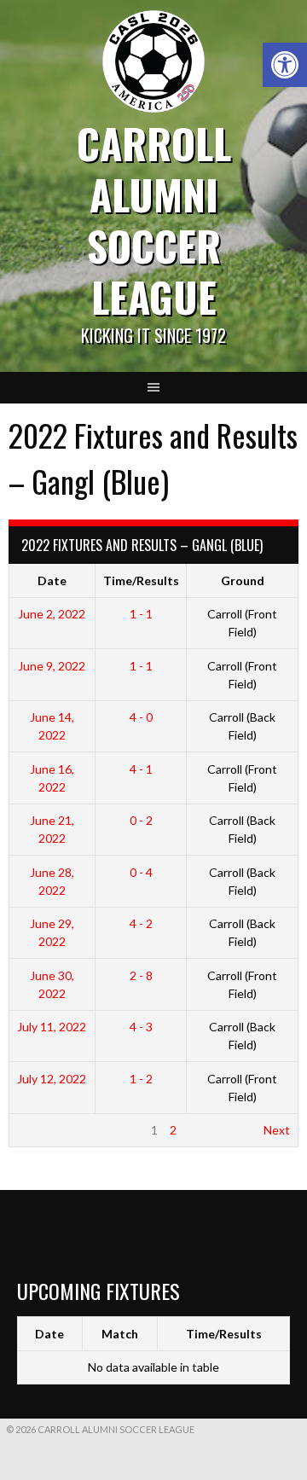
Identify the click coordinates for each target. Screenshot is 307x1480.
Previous (40, 1130)
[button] (285, 65)
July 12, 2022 (51, 1078)
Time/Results (141, 580)
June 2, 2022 (51, 614)
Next (277, 1130)
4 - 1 (141, 769)
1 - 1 (141, 614)
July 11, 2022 (51, 1026)
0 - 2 (141, 820)
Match (119, 1333)
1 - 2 (141, 1078)
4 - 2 (141, 923)
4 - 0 (141, 717)
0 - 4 (141, 872)
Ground (242, 580)
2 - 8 (141, 975)
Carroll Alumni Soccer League (154, 220)
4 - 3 (141, 1026)
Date (52, 580)
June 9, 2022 (51, 666)
